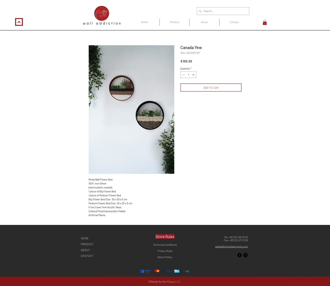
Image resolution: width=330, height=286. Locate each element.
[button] (265, 22)
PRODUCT (87, 244)
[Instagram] (245, 255)
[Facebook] (239, 255)
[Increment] (193, 75)
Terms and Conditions (165, 244)
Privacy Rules (165, 250)
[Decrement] (183, 75)
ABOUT (85, 250)
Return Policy (165, 257)
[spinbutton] (188, 75)
